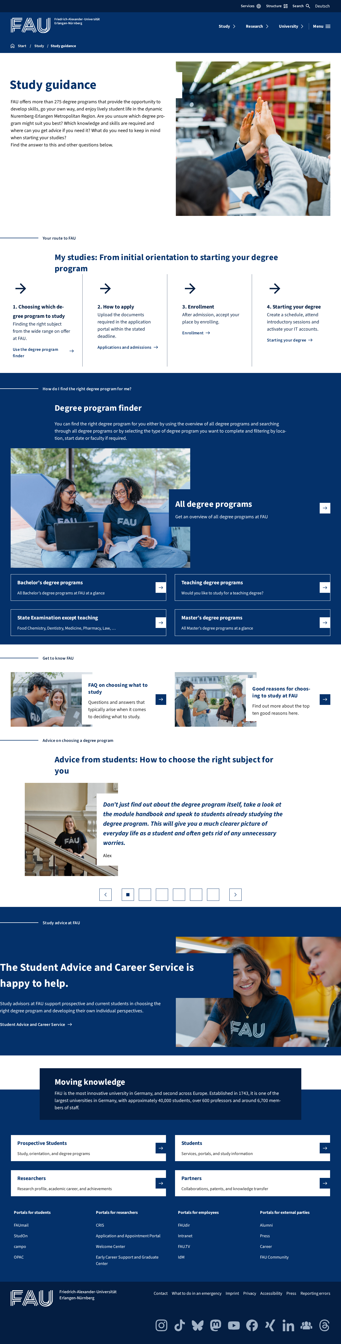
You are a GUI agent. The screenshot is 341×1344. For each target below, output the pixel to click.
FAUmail (21, 1225)
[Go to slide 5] (196, 895)
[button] (88, 587)
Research (254, 26)
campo (20, 1247)
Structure (274, 6)
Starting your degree (286, 340)
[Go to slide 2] (145, 895)
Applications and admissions (125, 347)
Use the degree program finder (35, 353)
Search (298, 6)
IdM (181, 1257)
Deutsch (322, 6)
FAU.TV (184, 1247)
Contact (161, 1293)
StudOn (21, 1236)
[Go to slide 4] (179, 895)
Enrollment (193, 333)
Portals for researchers (117, 1212)
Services (247, 6)
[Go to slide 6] (213, 895)
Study (224, 26)
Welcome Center (110, 1247)
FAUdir (184, 1225)
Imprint (232, 1293)
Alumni (266, 1225)
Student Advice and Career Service (32, 1024)
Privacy (249, 1293)
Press (265, 1236)
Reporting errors (315, 1293)
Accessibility (271, 1293)
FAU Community (274, 1257)
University (288, 26)
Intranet (185, 1236)
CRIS (100, 1225)
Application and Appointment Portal (128, 1236)
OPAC (19, 1257)
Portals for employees (198, 1212)
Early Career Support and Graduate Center (127, 1260)
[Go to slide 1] (128, 895)
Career (266, 1247)
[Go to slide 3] (162, 895)
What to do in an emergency (196, 1293)
